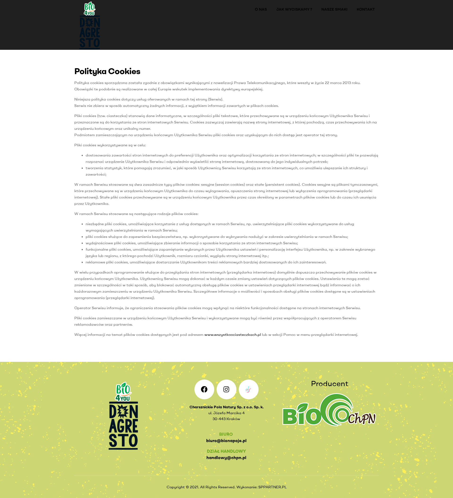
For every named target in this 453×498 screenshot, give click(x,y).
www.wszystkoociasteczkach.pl (232, 334)
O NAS (261, 9)
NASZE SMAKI (334, 9)
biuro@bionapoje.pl (226, 440)
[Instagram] (226, 389)
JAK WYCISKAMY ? (294, 9)
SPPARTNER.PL (272, 487)
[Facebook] (204, 389)
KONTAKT (366, 9)
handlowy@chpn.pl (226, 457)
